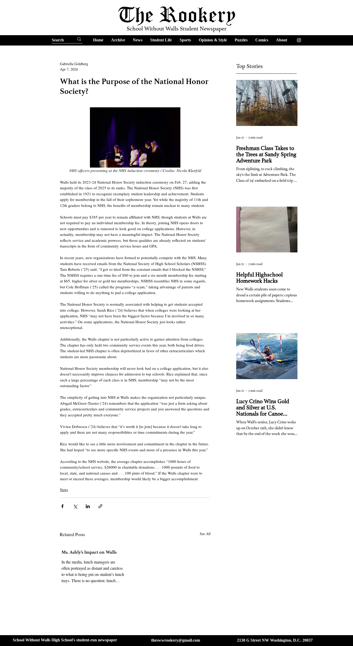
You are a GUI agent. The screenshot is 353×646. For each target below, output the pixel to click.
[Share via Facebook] (62, 506)
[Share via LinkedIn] (87, 506)
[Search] (79, 39)
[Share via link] (100, 506)
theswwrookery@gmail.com (175, 640)
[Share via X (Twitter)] (75, 506)
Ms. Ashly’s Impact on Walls (89, 552)
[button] (118, 40)
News (64, 489)
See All (205, 533)
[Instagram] (299, 40)
